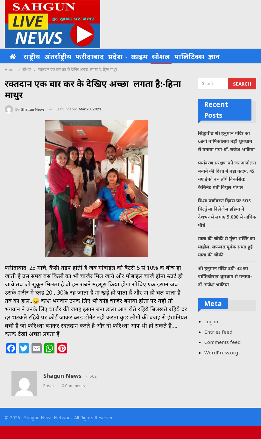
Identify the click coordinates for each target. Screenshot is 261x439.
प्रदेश (115, 56)
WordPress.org (221, 352)
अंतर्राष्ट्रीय (57, 56)
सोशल (161, 56)
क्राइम (139, 56)
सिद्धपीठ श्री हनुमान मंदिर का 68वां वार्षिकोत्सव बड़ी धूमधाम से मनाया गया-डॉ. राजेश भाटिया (226, 141)
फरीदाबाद (89, 56)
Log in (211, 321)
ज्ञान (214, 56)
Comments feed (222, 342)
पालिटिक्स (189, 56)
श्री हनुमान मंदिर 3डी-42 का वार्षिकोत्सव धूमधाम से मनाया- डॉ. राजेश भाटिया (225, 276)
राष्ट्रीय (32, 56)
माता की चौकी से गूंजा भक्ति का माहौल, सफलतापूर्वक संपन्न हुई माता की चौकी (226, 246)
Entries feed (218, 332)
